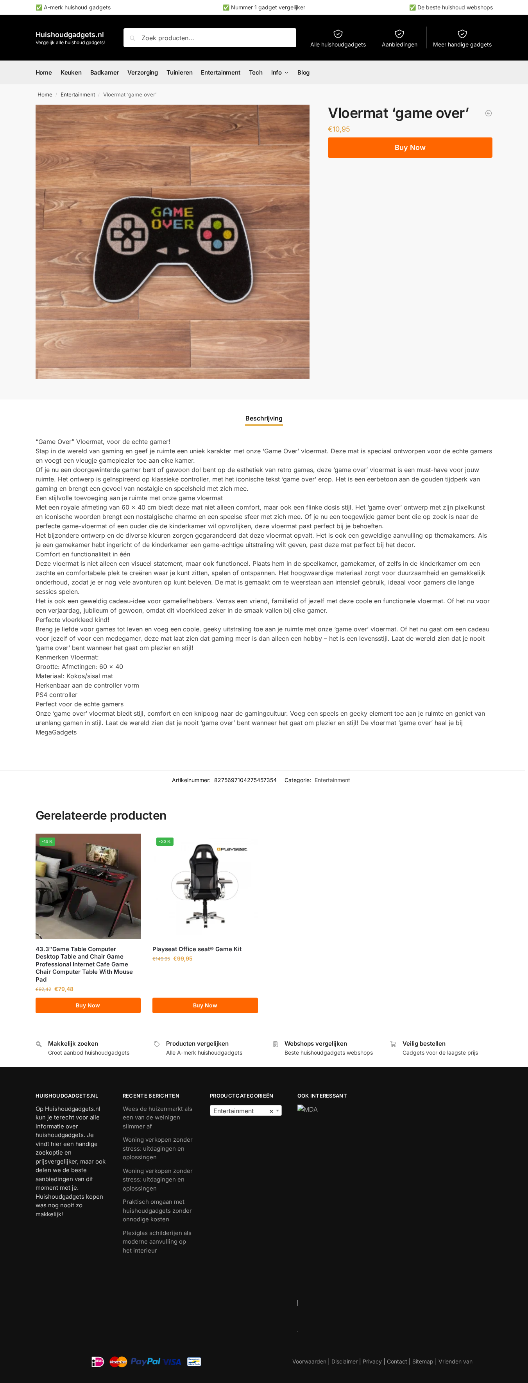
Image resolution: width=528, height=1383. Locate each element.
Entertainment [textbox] (243, 1111)
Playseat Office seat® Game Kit (197, 949)
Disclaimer (344, 1361)
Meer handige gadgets (462, 44)
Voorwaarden (309, 1361)
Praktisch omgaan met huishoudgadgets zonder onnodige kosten (157, 1210)
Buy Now (410, 147)
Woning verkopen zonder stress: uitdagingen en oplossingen (158, 1148)
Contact (397, 1361)
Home (45, 94)
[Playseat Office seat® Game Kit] (488, 113)
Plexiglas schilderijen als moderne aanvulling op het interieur (157, 1241)
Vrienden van (456, 1361)
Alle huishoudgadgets (338, 44)
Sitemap (422, 1361)
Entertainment (78, 94)
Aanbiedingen (399, 44)
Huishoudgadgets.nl (70, 34)
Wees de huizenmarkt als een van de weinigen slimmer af (157, 1117)
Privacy (372, 1361)
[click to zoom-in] (173, 242)
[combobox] (245, 1110)
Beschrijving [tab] (264, 418)
